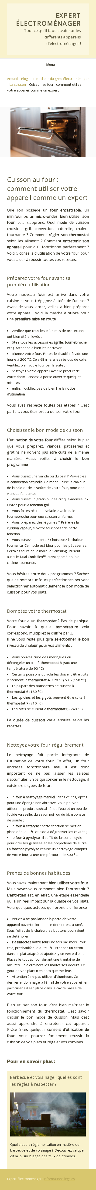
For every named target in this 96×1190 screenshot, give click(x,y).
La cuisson (17, 84)
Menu (50, 64)
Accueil (12, 78)
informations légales (59, 1179)
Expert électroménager (48, 19)
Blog (24, 78)
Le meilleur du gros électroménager (60, 78)
